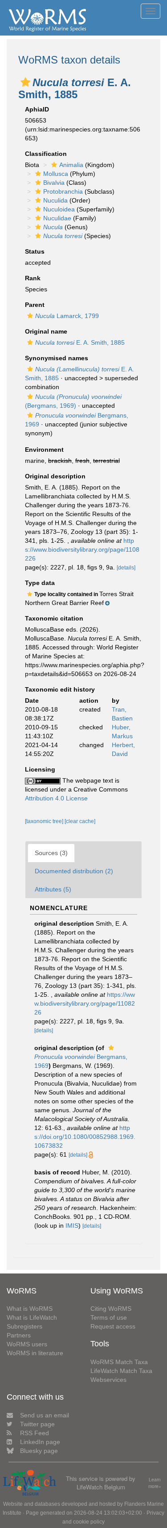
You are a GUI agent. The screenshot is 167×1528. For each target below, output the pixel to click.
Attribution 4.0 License (56, 798)
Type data (40, 582)
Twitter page (37, 1424)
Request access (112, 1326)
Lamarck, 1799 (67, 315)
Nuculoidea (59, 209)
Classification (46, 153)
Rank (33, 278)
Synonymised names (56, 358)
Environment (44, 449)
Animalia (71, 164)
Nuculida (55, 200)
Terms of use (108, 1317)
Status (35, 251)
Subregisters (24, 1326)
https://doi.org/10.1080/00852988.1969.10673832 (84, 1136)
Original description (55, 476)
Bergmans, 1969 (80, 1061)
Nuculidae (57, 218)
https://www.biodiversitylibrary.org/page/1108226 (82, 549)
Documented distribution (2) (74, 871)
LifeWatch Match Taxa (121, 1370)
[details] (126, 568)
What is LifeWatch (32, 1317)
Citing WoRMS (110, 1308)
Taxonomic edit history (60, 689)
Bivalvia (54, 182)
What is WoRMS (30, 1308)
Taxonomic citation (54, 618)
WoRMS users (27, 1344)
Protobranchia (63, 191)
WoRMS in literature (35, 1353)
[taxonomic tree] (45, 821)
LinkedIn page (40, 1441)
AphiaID (37, 109)
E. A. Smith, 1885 (80, 342)
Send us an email (44, 1415)
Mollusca (55, 173)
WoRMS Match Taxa (119, 1361)
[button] (25, 82)
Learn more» (154, 1482)
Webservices (108, 1379)
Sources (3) (51, 852)
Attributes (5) (53, 889)
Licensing (40, 769)
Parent (35, 304)
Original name (46, 331)
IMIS (71, 1225)
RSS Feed (34, 1432)
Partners (19, 1335)
